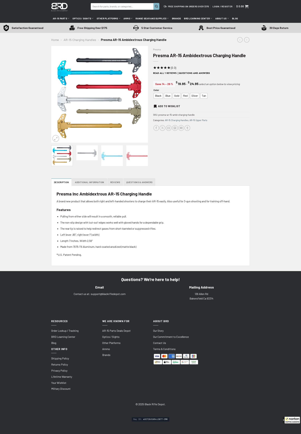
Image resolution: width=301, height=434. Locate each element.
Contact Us (159, 342)
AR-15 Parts (60, 18)
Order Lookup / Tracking (65, 330)
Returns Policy (59, 364)
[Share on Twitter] (162, 128)
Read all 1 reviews (165, 73)
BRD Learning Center (197, 18)
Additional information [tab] (89, 182)
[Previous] (57, 94)
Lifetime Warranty (61, 376)
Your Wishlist (58, 382)
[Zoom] (55, 138)
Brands (176, 18)
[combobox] (122, 6)
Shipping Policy (60, 358)
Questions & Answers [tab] (139, 182)
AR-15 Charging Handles (80, 40)
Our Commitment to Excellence (171, 336)
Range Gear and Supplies (151, 18)
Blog (235, 18)
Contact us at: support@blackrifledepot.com (100, 293)
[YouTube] (181, 128)
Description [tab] (61, 182)
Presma (157, 49)
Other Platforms (107, 18)
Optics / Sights (81, 18)
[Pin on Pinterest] (175, 128)
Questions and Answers (194, 73)
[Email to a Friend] (169, 128)
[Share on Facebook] (156, 128)
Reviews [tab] (115, 182)
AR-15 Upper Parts (198, 120)
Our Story (158, 330)
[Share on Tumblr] (187, 128)
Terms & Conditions (164, 349)
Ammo (127, 18)
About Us (221, 18)
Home (55, 40)
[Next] (141, 94)
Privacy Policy (59, 370)
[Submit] (156, 6)
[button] (291, 420)
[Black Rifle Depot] (69, 7)
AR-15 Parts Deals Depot (116, 330)
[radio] (158, 95)
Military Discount (61, 388)
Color (156, 90)
